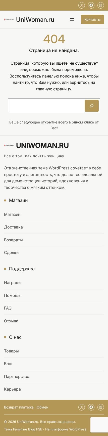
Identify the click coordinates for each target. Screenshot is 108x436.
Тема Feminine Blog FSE (23, 429)
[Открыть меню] (72, 19)
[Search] (92, 106)
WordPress (77, 429)
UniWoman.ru (35, 19)
